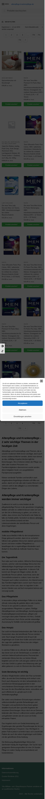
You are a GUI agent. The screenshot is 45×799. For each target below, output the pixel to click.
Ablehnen (22, 410)
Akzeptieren (22, 403)
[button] (41, 381)
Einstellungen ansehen (22, 416)
